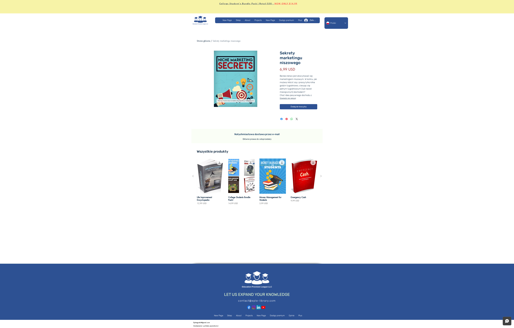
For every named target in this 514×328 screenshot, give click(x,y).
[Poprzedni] (193, 176)
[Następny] (321, 176)
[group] (257, 182)
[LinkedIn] (258, 307)
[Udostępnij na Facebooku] (281, 119)
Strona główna (203, 41)
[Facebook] (249, 307)
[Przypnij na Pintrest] (286, 119)
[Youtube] (263, 307)
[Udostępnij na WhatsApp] (291, 119)
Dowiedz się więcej (288, 98)
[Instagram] (253, 307)
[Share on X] (296, 119)
